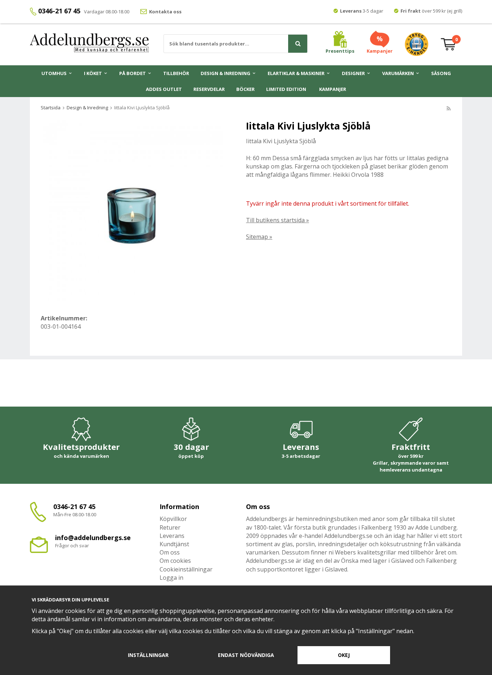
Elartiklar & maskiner (296, 73)
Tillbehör (176, 73)
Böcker (245, 89)
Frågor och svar (72, 545)
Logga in (171, 578)
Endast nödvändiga (246, 655)
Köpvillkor (173, 519)
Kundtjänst (174, 544)
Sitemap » (259, 237)
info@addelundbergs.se (93, 537)
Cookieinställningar (186, 569)
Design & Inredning (225, 73)
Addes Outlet (164, 89)
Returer (170, 527)
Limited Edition (286, 89)
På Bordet (132, 73)
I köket (93, 73)
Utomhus (54, 73)
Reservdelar (209, 89)
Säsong (441, 73)
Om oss (170, 552)
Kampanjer (332, 89)
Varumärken (398, 73)
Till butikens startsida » (277, 220)
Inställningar (148, 655)
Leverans (172, 536)
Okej (344, 655)
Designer (353, 73)
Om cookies (175, 561)
